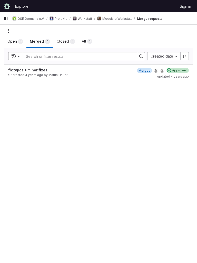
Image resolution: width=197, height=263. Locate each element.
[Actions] (8, 31)
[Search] (141, 56)
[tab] (15, 41)
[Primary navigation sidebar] (6, 18)
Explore (21, 6)
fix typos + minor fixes (27, 70)
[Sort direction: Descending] (185, 56)
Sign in (185, 6)
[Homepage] (7, 6)
